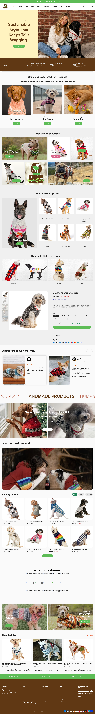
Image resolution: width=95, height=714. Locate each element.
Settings (24, 695)
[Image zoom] (28, 310)
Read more (55, 309)
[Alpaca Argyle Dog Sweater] (47, 206)
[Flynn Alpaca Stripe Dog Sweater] (82, 537)
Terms (24, 699)
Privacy (61, 699)
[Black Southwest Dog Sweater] (47, 232)
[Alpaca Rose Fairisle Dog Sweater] (84, 206)
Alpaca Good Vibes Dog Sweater (56, 549)
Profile (24, 691)
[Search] (80, 6)
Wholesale (68, 6)
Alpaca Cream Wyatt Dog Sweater (11, 549)
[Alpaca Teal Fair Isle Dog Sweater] (59, 509)
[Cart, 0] (86, 6)
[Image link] (16, 100)
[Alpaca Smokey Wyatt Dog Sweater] (82, 509)
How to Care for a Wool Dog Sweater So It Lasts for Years (78, 663)
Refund (61, 701)
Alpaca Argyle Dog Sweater (47, 218)
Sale (62, 6)
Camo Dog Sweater (84, 245)
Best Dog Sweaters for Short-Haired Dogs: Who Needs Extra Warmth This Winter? (16, 663)
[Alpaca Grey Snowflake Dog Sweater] (36, 509)
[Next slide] (91, 1)
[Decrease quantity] (54, 323)
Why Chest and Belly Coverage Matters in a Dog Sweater (47, 663)
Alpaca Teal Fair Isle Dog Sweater (56, 521)
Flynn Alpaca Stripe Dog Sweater (79, 549)
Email (80, 690)
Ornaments (55, 6)
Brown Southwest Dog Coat (66, 245)
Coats (27, 6)
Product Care (44, 697)
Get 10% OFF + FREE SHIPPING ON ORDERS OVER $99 (48, 1)
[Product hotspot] (74, 485)
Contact (43, 693)
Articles (43, 691)
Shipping (61, 697)
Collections (39, 6)
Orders (24, 693)
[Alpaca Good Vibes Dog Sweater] (59, 537)
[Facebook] (24, 702)
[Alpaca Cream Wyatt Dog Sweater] (13, 537)
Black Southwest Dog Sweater (47, 245)
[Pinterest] (28, 702)
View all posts (89, 635)
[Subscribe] (91, 690)
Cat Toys (32, 6)
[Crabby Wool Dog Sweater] (66, 206)
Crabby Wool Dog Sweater (66, 218)
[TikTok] (34, 702)
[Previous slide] (40, 206)
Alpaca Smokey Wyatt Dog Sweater (80, 521)
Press (43, 695)
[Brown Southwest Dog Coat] (66, 232)
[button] (76, 323)
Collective (43, 699)
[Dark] (91, 6)
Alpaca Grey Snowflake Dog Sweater (34, 521)
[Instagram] (31, 702)
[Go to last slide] (3, 1)
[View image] (5, 294)
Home (14, 6)
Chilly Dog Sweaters (32, 711)
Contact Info (62, 691)
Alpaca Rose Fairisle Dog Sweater (33, 549)
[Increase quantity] (59, 323)
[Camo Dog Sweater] (84, 232)
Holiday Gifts (46, 6)
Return (61, 693)
